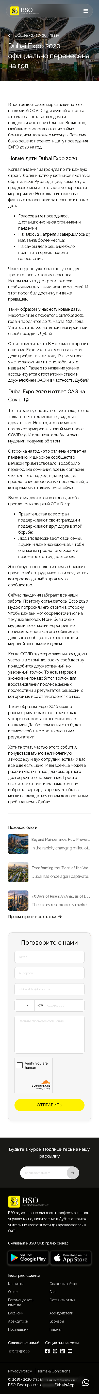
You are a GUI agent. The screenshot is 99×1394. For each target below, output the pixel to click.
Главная (56, 1329)
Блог (53, 1292)
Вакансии (15, 1313)
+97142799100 (19, 1351)
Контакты (15, 1284)
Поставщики (18, 1329)
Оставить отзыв (62, 1300)
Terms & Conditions (53, 1371)
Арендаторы (18, 1321)
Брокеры (57, 1321)
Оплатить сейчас (63, 1284)
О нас (12, 1292)
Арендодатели (61, 1313)
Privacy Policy (20, 1371)
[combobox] (30, 1005)
